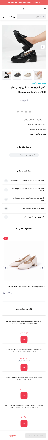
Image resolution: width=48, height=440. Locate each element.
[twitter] (26, 112)
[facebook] (30, 112)
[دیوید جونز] (23, 9)
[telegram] (22, 112)
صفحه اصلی (42, 83)
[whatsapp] (18, 112)
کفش (34, 83)
